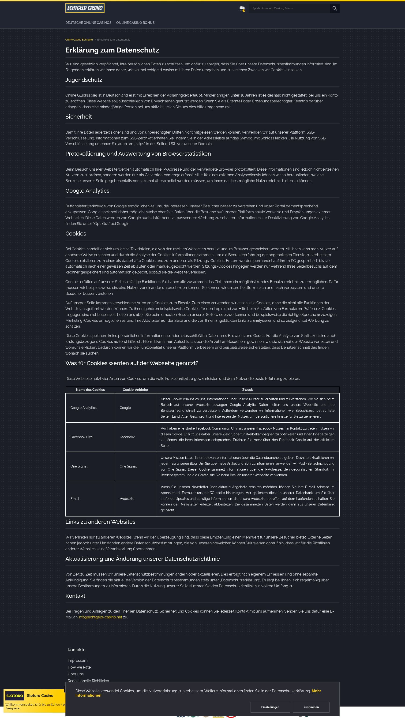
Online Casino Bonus (135, 23)
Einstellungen (270, 707)
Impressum (78, 660)
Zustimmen (311, 707)
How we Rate (79, 667)
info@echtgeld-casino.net (100, 617)
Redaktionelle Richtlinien (88, 681)
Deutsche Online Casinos (88, 23)
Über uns (76, 674)
